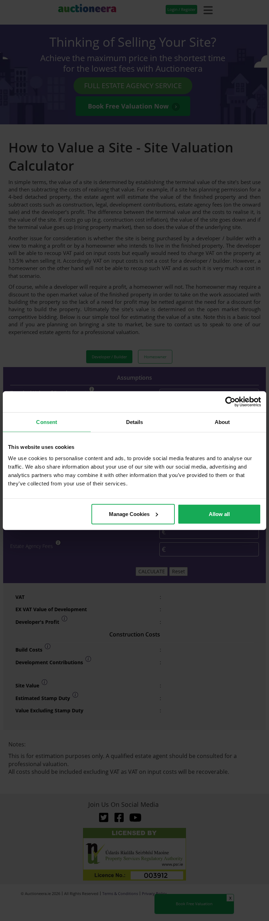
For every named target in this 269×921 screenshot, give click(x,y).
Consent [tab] (46, 422)
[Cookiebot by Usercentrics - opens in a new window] (230, 402)
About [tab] (222, 422)
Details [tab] (134, 422)
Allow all (219, 514)
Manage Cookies (129, 514)
